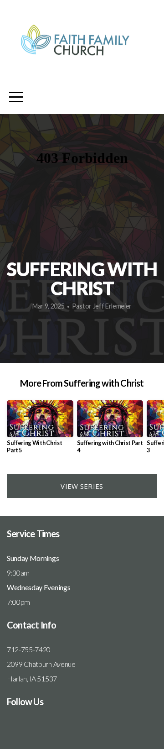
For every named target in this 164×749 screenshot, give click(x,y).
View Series (82, 486)
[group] (40, 430)
